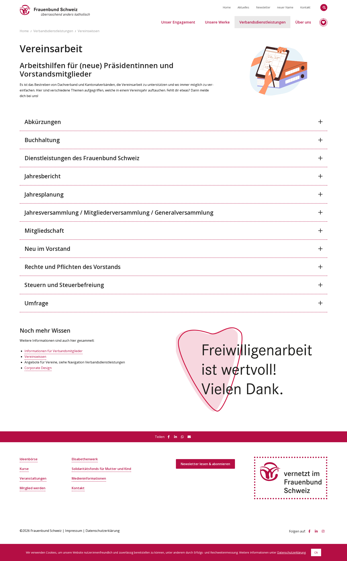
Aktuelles (243, 7)
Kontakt (305, 7)
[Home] (55, 5)
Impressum (73, 530)
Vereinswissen (88, 31)
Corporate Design (38, 368)
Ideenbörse (29, 459)
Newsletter (263, 7)
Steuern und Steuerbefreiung (64, 285)
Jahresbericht (42, 176)
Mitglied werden (32, 488)
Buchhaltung (42, 140)
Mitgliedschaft (44, 230)
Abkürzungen (42, 122)
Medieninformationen (89, 478)
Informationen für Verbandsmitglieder (53, 351)
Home (227, 7)
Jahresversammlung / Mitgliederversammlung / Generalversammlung (118, 212)
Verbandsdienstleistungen (53, 31)
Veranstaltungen (33, 478)
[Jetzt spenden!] (321, 20)
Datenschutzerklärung (103, 530)
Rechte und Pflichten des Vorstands (72, 267)
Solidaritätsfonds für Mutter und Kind (101, 469)
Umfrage (36, 303)
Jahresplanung (44, 194)
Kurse (24, 469)
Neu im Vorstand (47, 248)
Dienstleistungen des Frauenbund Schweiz (81, 158)
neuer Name (285, 7)
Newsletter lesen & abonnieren (205, 464)
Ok (316, 552)
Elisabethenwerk (85, 459)
